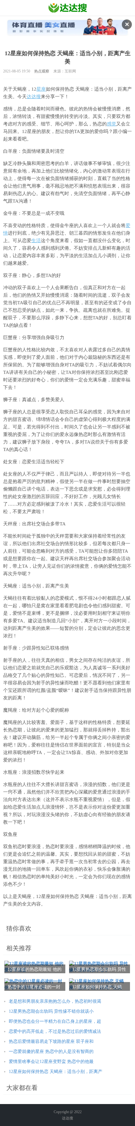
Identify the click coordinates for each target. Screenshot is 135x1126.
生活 (36, 240)
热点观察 (41, 71)
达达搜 (34, 96)
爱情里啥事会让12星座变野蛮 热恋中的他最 (51, 1061)
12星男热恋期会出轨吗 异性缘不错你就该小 (51, 1011)
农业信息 (67, 8)
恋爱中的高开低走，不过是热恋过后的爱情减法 (55, 1031)
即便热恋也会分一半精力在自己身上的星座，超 (55, 1021)
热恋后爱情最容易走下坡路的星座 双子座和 (51, 1041)
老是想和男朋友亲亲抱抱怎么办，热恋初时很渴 (55, 1001)
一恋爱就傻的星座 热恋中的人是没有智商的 (51, 1051)
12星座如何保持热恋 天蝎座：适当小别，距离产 (55, 1071)
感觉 (111, 123)
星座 (41, 89)
